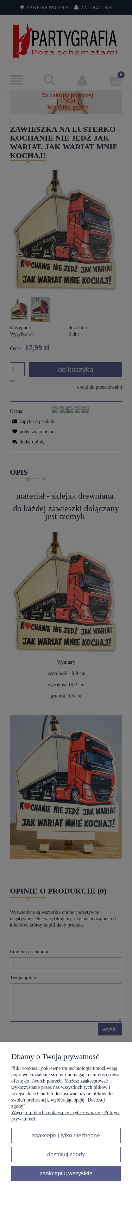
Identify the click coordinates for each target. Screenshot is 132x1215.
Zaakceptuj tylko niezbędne (66, 1135)
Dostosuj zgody (66, 1154)
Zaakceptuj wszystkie (66, 1173)
